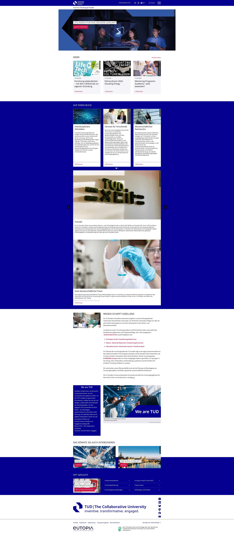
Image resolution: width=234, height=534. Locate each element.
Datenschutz (92, 522)
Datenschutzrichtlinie (155, 422)
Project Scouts (139, 485)
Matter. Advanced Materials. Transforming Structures (124, 343)
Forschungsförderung (111, 485)
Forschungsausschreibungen (114, 490)
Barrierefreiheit (115, 522)
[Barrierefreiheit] (138, 3)
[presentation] (68, 207)
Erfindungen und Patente (142, 490)
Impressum (82, 522)
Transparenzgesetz (103, 522)
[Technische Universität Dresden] (78, 2)
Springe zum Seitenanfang (151, 522)
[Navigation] (159, 3)
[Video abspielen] (132, 401)
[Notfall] (135, 3)
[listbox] (117, 207)
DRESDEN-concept (111, 358)
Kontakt (75, 522)
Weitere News (156, 57)
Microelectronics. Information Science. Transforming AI (125, 346)
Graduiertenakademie (111, 480)
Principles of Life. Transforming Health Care (121, 339)
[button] (116, 169)
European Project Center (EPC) (144, 480)
